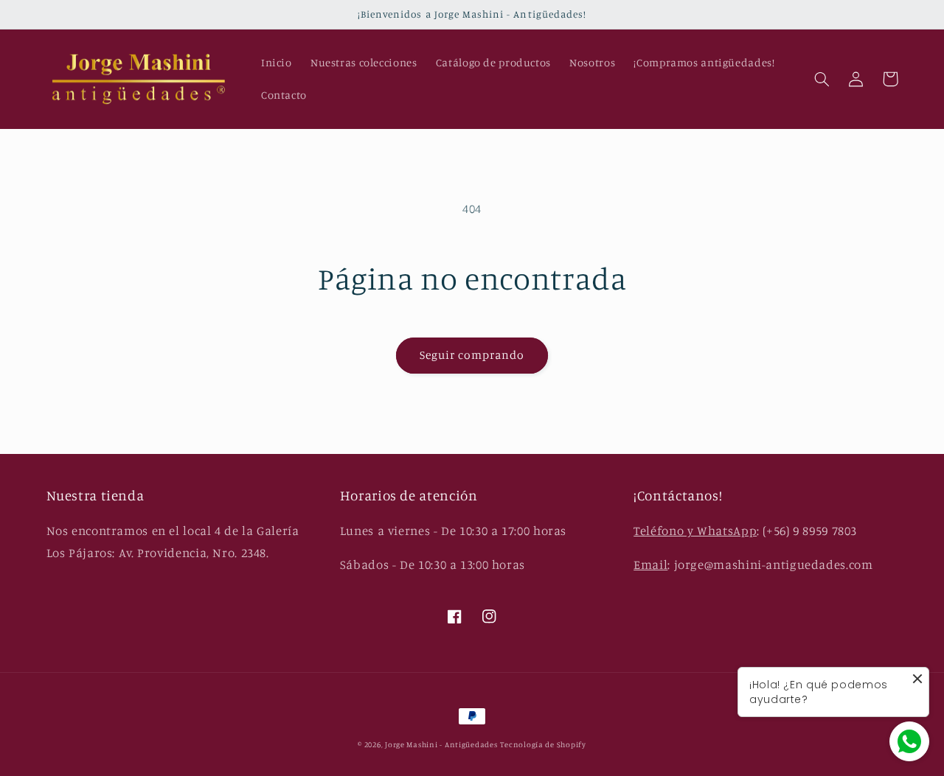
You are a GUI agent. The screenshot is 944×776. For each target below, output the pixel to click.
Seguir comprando (472, 355)
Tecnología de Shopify (543, 744)
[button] (822, 79)
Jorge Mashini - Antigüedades (441, 744)
